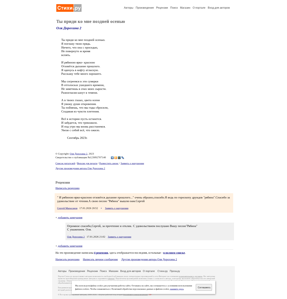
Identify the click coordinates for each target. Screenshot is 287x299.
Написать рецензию (67, 188)
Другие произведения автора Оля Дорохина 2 (80, 168)
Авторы (128, 7)
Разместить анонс (109, 163)
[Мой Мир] (119, 158)
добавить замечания (70, 217)
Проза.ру (175, 271)
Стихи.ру (162, 271)
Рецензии (162, 7)
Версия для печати (87, 163)
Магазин (185, 7)
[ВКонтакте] (112, 158)
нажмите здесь (177, 289)
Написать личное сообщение (100, 259)
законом (111, 278)
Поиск (174, 7)
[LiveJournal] (123, 158)
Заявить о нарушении (132, 163)
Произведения (145, 7)
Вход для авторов (219, 7)
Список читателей (65, 163)
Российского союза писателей (135, 295)
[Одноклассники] (116, 158)
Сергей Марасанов (67, 208)
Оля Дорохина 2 (68, 28)
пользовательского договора (190, 276)
